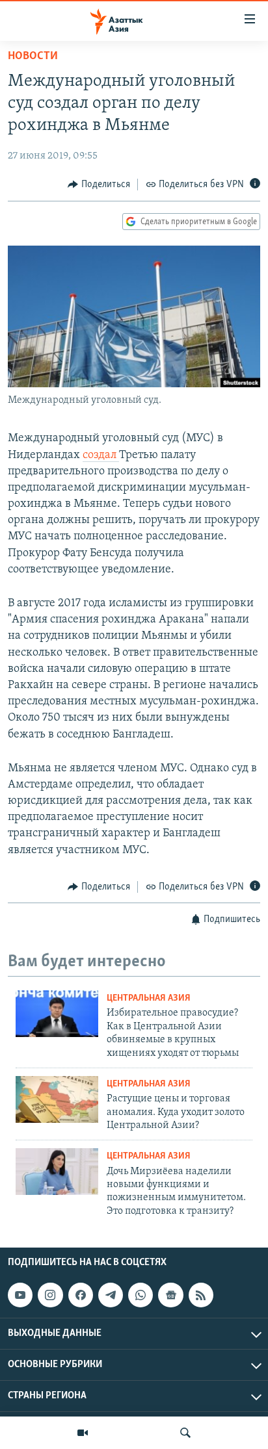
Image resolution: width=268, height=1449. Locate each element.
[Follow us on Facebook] (80, 1295)
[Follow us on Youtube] (20, 1295)
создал (101, 455)
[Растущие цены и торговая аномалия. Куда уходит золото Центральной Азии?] (57, 1099)
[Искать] (185, 1433)
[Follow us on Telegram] (110, 1295)
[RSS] (201, 1295)
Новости (33, 56)
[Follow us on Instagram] (50, 1295)
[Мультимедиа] (82, 1433)
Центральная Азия (149, 998)
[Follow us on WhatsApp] (140, 1295)
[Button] (99, 184)
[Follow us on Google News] (170, 1295)
